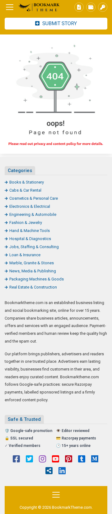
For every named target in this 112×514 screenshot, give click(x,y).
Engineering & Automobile (32, 214)
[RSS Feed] (49, 471)
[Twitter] (29, 459)
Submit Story (59, 23)
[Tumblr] (81, 459)
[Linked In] (62, 471)
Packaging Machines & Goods (36, 279)
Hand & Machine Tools (29, 230)
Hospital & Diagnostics (30, 238)
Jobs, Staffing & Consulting (34, 246)
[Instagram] (42, 459)
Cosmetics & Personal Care (33, 198)
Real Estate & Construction (33, 287)
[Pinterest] (68, 459)
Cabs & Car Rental (25, 190)
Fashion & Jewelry (25, 222)
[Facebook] (16, 459)
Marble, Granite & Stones (31, 263)
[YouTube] (55, 459)
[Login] (102, 7)
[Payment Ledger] (91, 7)
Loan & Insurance (24, 254)
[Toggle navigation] (10, 7)
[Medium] (94, 459)
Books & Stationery (26, 182)
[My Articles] (79, 7)
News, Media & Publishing (32, 271)
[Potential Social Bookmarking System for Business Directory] (39, 7)
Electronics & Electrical (29, 206)
